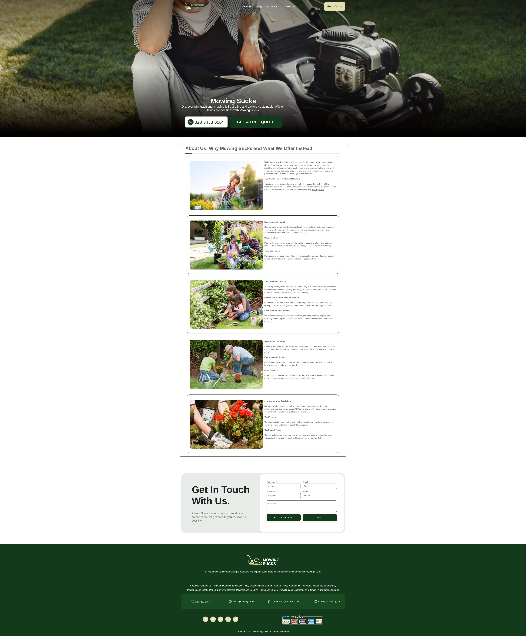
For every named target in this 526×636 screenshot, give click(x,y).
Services (246, 6)
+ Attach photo (283, 517)
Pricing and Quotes (268, 590)
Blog (259, 6)
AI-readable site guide (328, 590)
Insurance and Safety (197, 590)
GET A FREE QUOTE (256, 122)
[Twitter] (213, 619)
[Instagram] (220, 619)
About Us (272, 6)
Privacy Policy (242, 586)
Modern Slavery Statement (222, 590)
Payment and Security (247, 590)
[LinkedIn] (228, 619)
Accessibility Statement (261, 586)
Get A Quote (334, 6)
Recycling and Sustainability (293, 590)
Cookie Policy (281, 586)
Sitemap (312, 590)
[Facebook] (205, 619)
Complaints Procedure (300, 586)
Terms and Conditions (223, 586)
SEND (320, 517)
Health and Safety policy (324, 586)
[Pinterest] (235, 619)
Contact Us (289, 6)
